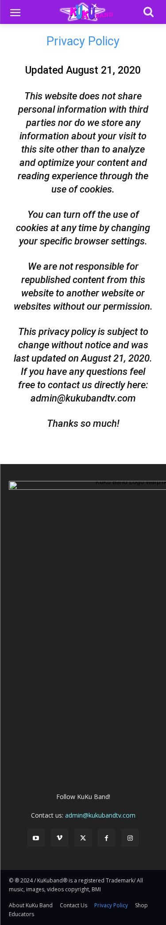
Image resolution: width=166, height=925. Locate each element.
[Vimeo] (59, 837)
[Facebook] (106, 837)
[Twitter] (83, 837)
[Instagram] (130, 837)
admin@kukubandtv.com (100, 815)
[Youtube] (36, 837)
